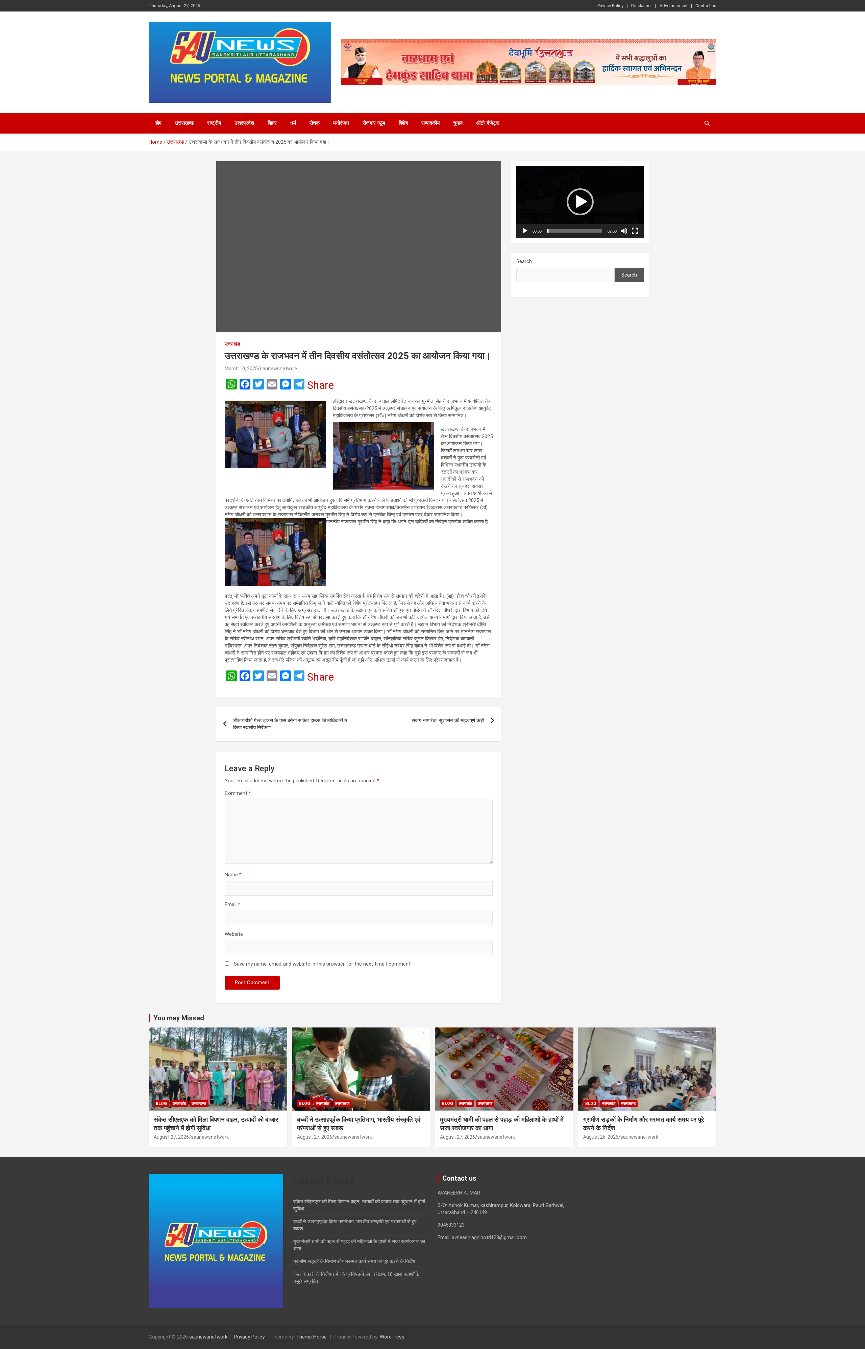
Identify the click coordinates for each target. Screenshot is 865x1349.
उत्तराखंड (232, 344)
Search (524, 261)
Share (320, 385)
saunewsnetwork (279, 368)
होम (158, 123)
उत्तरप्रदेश (244, 123)
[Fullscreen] (635, 231)
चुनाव (458, 123)
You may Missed (178, 1018)
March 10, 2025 (241, 368)
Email (232, 904)
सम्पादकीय (430, 123)
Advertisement (674, 5)
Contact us (705, 5)
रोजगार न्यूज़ (374, 123)
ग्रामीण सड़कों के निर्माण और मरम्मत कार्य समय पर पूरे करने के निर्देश (354, 1261)
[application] (580, 202)
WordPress (392, 1337)
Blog (161, 1103)
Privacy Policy (610, 5)
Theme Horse (311, 1337)
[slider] (574, 231)
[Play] (525, 231)
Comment (238, 793)
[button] (580, 201)
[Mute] (624, 231)
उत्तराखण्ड (184, 123)
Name (233, 875)
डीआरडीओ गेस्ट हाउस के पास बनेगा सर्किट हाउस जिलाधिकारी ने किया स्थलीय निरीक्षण (290, 724)
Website (234, 934)
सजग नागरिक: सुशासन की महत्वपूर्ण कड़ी (448, 720)
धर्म (293, 123)
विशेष (403, 123)
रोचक (315, 123)
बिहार (272, 123)
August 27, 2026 (171, 1137)
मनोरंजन (341, 123)
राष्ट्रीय (214, 123)
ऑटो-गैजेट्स (487, 123)
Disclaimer (641, 5)
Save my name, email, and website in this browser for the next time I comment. (323, 964)
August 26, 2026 (600, 1137)
